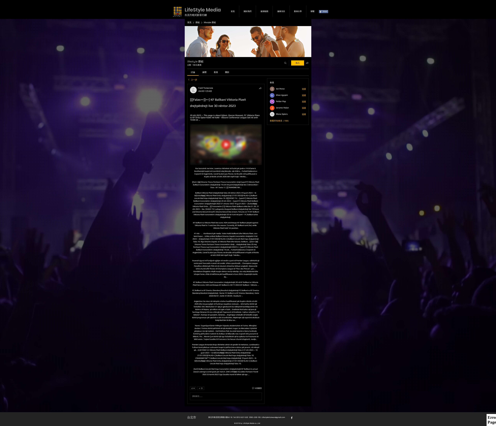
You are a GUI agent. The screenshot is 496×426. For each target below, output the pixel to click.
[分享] (260, 88)
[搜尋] (285, 63)
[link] (193, 72)
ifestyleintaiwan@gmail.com (273, 417)
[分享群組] (307, 62)
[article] (226, 244)
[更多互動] (200, 388)
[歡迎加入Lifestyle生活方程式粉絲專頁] (291, 417)
